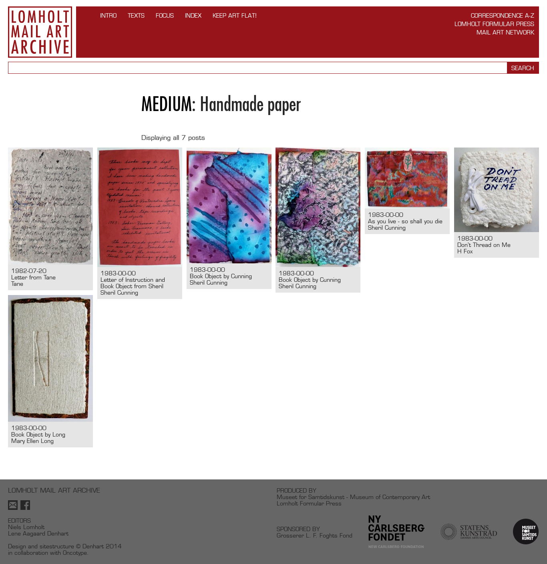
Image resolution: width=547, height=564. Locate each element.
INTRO (108, 15)
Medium (166, 104)
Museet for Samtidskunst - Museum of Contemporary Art (353, 496)
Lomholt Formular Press (494, 23)
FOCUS (165, 15)
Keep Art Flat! (235, 15)
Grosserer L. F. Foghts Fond (314, 535)
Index (193, 15)
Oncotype (75, 552)
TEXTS (136, 15)
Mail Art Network (505, 32)
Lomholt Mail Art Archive (40, 32)
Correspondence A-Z (502, 15)
